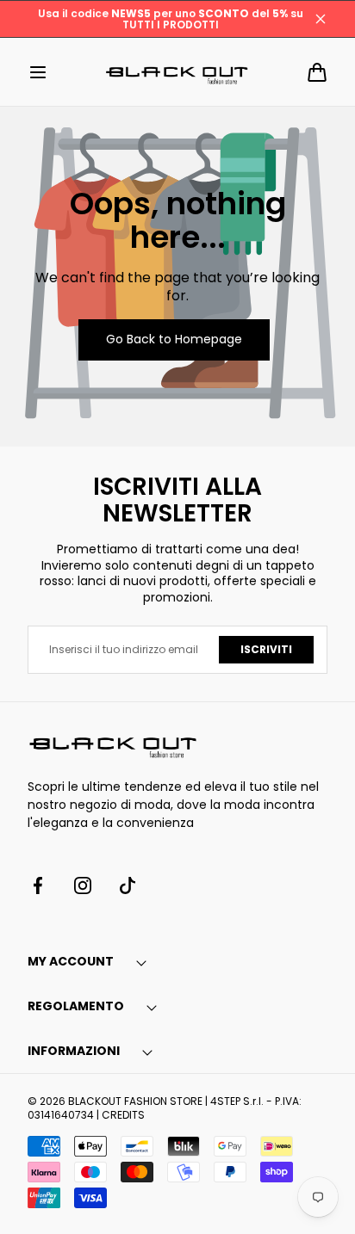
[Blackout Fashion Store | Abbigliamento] (177, 72)
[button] (38, 72)
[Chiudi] (320, 19)
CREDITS (123, 1115)
